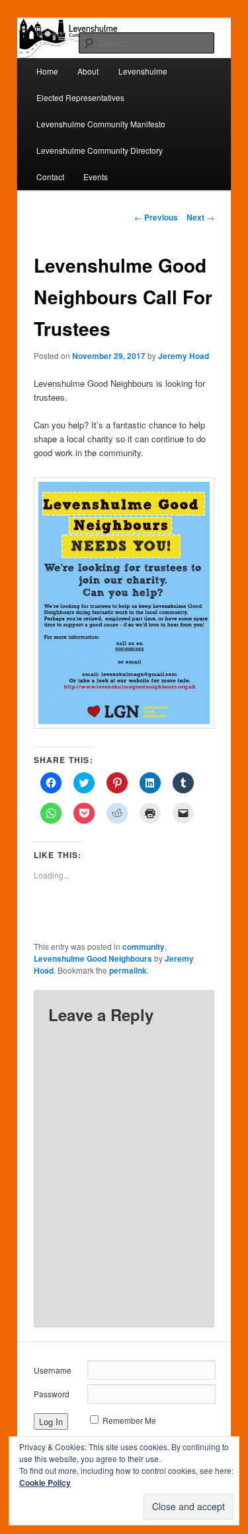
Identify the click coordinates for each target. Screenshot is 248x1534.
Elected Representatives (80, 97)
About (88, 71)
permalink (128, 970)
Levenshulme (142, 71)
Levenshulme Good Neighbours (93, 958)
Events (95, 176)
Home (47, 71)
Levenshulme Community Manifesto (100, 123)
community (143, 946)
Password (51, 1393)
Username (52, 1370)
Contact (50, 176)
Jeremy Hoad (183, 356)
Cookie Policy (45, 1482)
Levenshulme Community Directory (99, 150)
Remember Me (129, 1420)
